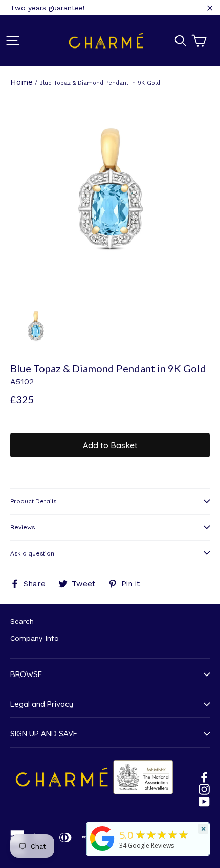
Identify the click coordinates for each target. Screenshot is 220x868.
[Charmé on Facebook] (204, 776)
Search (22, 621)
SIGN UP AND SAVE (43, 733)
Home (21, 82)
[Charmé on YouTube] (204, 801)
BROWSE (26, 674)
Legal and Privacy (41, 704)
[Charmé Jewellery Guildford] (102, 850)
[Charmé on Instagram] (204, 789)
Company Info (34, 638)
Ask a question (32, 553)
